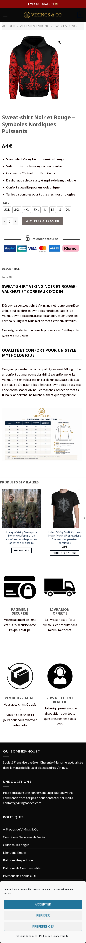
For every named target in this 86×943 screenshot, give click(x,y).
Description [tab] (11, 268)
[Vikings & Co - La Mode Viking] (43, 15)
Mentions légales (14, 852)
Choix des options (64, 553)
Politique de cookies (26, 935)
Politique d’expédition (18, 860)
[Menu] (5, 15)
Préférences (43, 926)
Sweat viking (65, 26)
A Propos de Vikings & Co (20, 829)
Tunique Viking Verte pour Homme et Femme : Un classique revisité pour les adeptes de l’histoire (21, 537)
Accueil (8, 26)
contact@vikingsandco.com (22, 803)
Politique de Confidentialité (53, 935)
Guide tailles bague (16, 845)
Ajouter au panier (42, 221)
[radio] (7, 210)
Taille (5, 203)
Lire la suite (21, 550)
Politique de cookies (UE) (20, 876)
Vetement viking (34, 26)
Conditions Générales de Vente (24, 837)
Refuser (43, 915)
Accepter (43, 904)
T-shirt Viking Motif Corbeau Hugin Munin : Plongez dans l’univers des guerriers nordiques (64, 537)
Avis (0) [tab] (7, 277)
